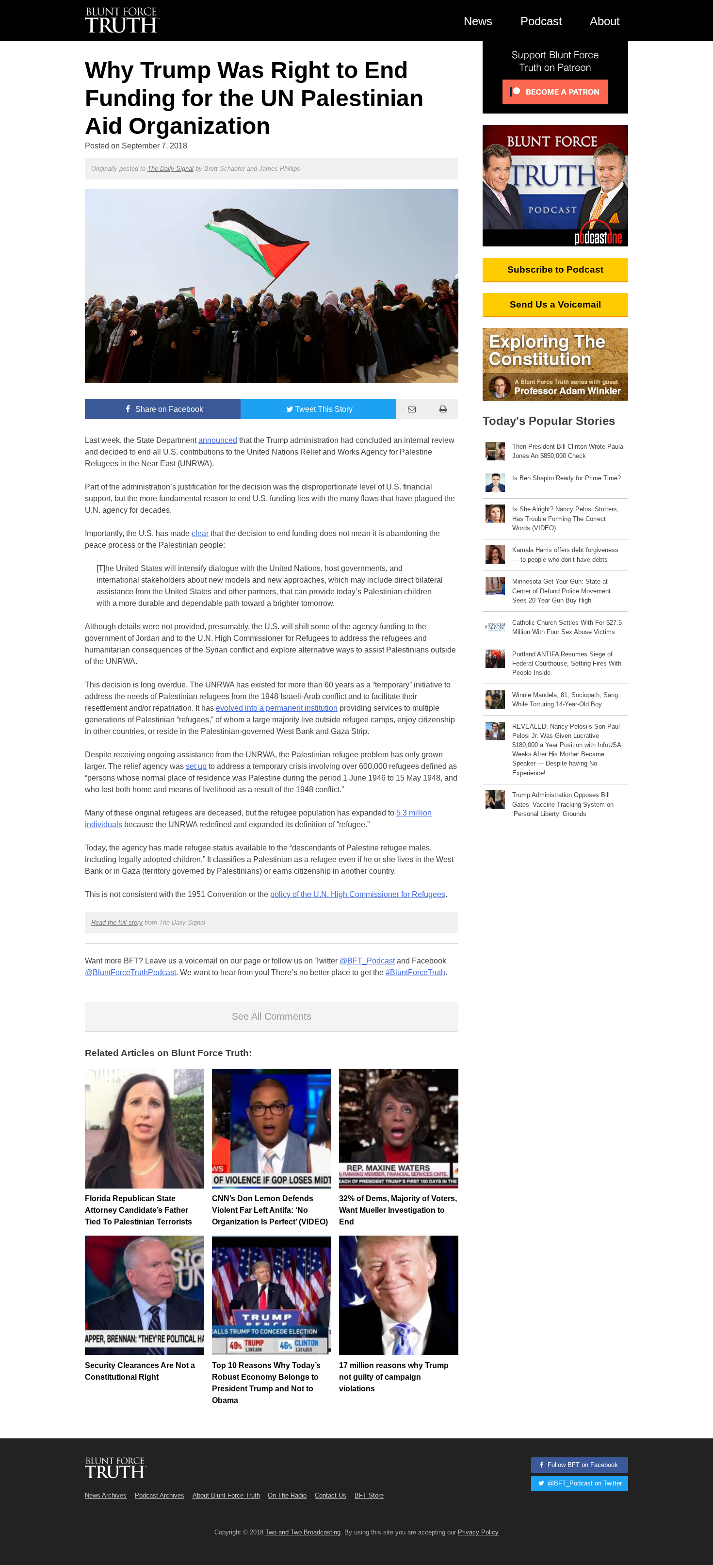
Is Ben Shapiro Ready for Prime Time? (566, 478)
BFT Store (369, 1495)
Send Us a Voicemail (555, 304)
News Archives (106, 1495)
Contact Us (330, 1495)
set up (196, 766)
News (478, 21)
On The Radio (287, 1495)
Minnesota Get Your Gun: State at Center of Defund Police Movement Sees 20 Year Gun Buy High (561, 590)
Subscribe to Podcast (555, 269)
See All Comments (271, 1016)
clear (200, 533)
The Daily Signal (170, 168)
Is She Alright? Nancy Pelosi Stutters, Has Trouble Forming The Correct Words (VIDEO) (565, 518)
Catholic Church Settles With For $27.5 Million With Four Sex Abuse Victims (567, 627)
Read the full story (117, 922)
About (605, 21)
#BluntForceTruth (415, 972)
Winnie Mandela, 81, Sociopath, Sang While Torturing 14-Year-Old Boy (565, 699)
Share (168, 409)
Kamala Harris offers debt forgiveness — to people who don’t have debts (565, 554)
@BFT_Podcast (367, 961)
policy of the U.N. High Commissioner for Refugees (357, 894)
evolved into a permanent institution (277, 708)
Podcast (541, 21)
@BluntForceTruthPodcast (130, 972)
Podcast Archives (159, 1495)
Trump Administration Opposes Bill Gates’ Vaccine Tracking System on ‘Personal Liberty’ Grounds (563, 804)
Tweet (324, 409)
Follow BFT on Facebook (582, 1464)
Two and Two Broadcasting (302, 1532)
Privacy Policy (478, 1532)
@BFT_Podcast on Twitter (584, 1483)
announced (217, 440)
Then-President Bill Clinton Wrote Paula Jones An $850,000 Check (567, 451)
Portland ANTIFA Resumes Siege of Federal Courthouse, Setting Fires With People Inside (566, 663)
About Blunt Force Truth (226, 1495)
